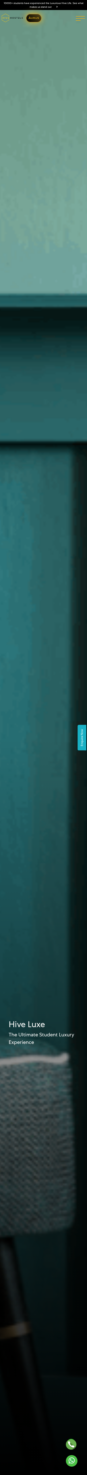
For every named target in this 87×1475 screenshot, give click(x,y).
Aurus (34, 18)
